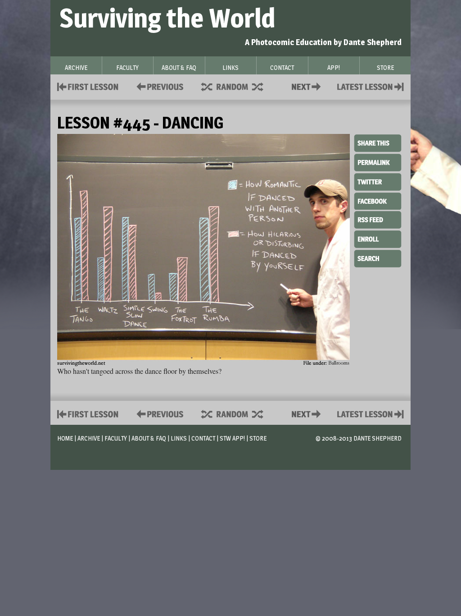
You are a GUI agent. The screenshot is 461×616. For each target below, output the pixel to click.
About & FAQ (148, 438)
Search (378, 257)
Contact (307, 85)
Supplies (238, 85)
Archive (88, 438)
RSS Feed (378, 219)
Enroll (378, 238)
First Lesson (88, 85)
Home (65, 438)
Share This (378, 143)
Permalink (378, 162)
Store (258, 438)
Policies (158, 85)
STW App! (232, 438)
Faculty (115, 438)
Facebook (378, 200)
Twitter (378, 181)
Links (179, 438)
